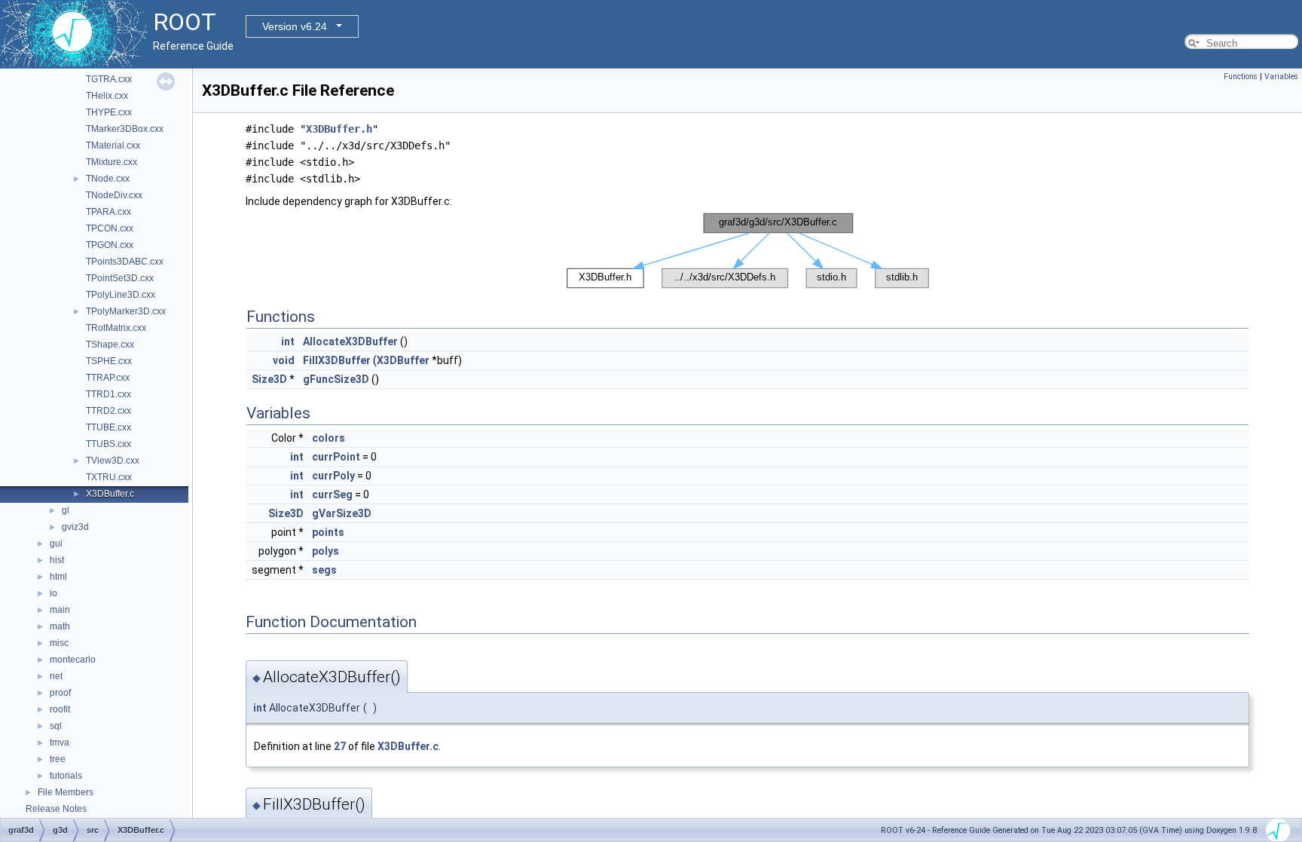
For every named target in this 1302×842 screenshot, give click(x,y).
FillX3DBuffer (337, 360)
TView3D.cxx (112, 460)
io (53, 593)
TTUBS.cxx (108, 444)
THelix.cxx (107, 95)
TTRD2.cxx (108, 411)
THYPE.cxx (109, 112)
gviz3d (75, 527)
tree (58, 759)
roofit (60, 709)
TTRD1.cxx (108, 394)
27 (340, 746)
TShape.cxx (110, 344)
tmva (59, 742)
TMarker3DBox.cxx (125, 129)
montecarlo (73, 659)
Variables (1281, 76)
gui (56, 543)
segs (324, 570)
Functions (1241, 76)
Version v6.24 (294, 26)
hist (57, 560)
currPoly (333, 476)
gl (65, 510)
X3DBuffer (403, 360)
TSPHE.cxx (109, 361)
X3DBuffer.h (339, 129)
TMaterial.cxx (113, 145)
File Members (65, 792)
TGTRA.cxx (109, 79)
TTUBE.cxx (108, 427)
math (60, 626)
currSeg (332, 494)
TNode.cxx (108, 178)
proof (60, 692)
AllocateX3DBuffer (350, 341)
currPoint (336, 457)
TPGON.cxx (109, 245)
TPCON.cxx (109, 228)
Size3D (269, 379)
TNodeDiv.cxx (114, 195)
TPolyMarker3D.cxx (126, 311)
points (328, 532)
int (288, 341)
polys (325, 551)
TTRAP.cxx (108, 377)
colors (328, 438)
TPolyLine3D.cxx (120, 294)
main (60, 610)
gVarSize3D (341, 513)
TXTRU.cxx (109, 477)
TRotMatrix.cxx (116, 328)
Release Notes (56, 809)
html (58, 576)
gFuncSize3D (336, 379)
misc (59, 643)
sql (56, 726)
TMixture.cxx (111, 162)
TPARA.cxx (108, 212)
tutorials (66, 775)
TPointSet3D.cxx (120, 278)
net (56, 676)
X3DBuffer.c (110, 493)
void (284, 360)
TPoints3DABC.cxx (125, 261)
